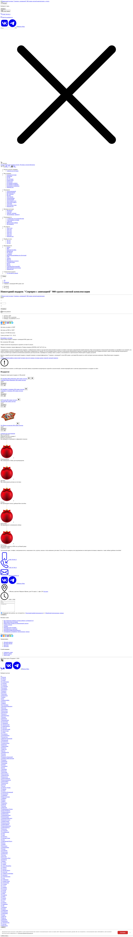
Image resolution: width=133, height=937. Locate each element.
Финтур (9, 259)
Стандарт (9, 211)
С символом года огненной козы (15, 218)
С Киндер (9, 221)
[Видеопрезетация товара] (29, 378)
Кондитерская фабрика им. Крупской (16, 255)
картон (41, 358)
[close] (1, 161)
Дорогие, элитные (11, 213)
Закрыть (3, 927)
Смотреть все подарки (12, 171)
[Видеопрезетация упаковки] (32, 378)
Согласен (122, 932)
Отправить (3, 614)
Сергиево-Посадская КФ (13, 266)
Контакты (32, 164)
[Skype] (12, 323)
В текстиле (10, 181)
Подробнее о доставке (6, 338)
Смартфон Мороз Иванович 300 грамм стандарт (13, 380)
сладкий (7, 358)
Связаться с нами (8, 652)
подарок (23, 358)
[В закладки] (2, 385)
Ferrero (8, 247)
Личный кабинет (8, 642)
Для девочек (10, 196)
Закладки (6, 645)
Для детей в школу (12, 202)
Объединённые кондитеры (14, 267)
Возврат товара (8, 653)
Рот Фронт (9, 252)
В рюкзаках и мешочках (13, 186)
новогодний (17, 358)
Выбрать (3, 8)
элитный (50, 358)
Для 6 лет (9, 235)
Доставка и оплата (25, 164)
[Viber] (8, 323)
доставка (37, 358)
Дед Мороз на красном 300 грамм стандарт (12, 425)
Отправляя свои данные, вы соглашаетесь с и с (33, 613)
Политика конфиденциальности (12, 630)
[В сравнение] (4, 385)
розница (32, 358)
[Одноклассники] (4, 323)
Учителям (9, 203)
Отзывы (6, 626)
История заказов (8, 643)
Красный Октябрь (11, 249)
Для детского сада (11, 201)
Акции (3, 164)
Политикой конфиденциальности (34, 613)
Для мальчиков (11, 198)
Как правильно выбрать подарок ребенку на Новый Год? (19, 620)
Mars (8, 248)
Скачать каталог (15, 164)
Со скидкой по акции (12, 273)
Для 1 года (9, 228)
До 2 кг (9, 241)
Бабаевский (10, 251)
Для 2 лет (9, 229)
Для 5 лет (9, 233)
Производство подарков (10, 627)
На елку (9, 195)
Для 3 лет (9, 230)
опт (29, 358)
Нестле (8, 265)
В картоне (9, 176)
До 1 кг (9, 240)
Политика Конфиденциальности (25, 933)
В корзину (3, 308)
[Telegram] (6, 323)
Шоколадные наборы (12, 222)
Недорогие (9, 210)
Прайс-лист (8, 164)
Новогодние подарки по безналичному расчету (16, 623)
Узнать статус (4, 935)
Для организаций (11, 191)
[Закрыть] (130, 933)
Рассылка (6, 646)
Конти (8, 263)
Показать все (10, 187)
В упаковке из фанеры (12, 184)
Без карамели (10, 224)
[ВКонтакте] (1, 323)
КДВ (8, 256)
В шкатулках (10, 180)
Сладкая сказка (11, 262)
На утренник (10, 194)
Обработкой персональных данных (54, 613)
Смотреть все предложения (8, 433)
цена (26, 358)
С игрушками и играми (13, 220)
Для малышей (10, 199)
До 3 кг (9, 243)
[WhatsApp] (10, 323)
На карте (45, 591)
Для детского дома (11, 205)
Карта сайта (7, 655)
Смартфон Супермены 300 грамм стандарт (12, 390)
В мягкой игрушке (11, 175)
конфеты (11, 358)
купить (2, 358)
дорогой (46, 358)
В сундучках (10, 179)
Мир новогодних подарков (11, 622)
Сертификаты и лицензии (10, 629)
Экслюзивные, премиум (13, 214)
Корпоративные (11, 192)
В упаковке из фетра (12, 183)
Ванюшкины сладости (13, 261)
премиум (55, 358)
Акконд (9, 258)
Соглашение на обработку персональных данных (17, 631)
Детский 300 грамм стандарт (8, 401)
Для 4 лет (9, 232)
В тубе (8, 177)
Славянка (9, 254)
